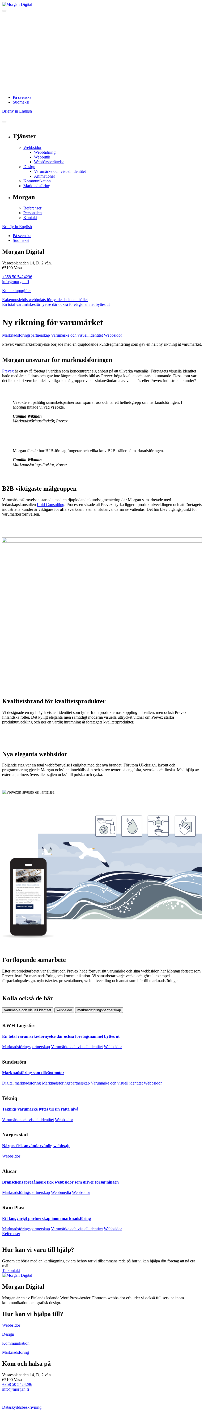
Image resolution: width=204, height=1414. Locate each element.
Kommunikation (37, 181)
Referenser (32, 208)
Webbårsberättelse (49, 162)
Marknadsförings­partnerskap (26, 335)
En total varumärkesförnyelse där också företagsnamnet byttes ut (56, 304)
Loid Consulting (50, 504)
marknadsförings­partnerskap (99, 1010)
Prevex (8, 371)
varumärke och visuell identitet (27, 1010)
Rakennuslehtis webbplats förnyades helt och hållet (45, 299)
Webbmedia (61, 1192)
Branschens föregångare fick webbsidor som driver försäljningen (60, 1182)
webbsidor (64, 1010)
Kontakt (30, 217)
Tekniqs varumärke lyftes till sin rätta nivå (40, 1109)
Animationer (44, 176)
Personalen (32, 213)
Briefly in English (17, 111)
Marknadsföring (36, 185)
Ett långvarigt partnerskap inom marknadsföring (46, 1218)
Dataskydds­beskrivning (21, 1407)
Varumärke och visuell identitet (60, 171)
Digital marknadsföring (21, 1083)
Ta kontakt (11, 1270)
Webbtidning (45, 152)
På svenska (22, 97)
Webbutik (42, 157)
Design (29, 166)
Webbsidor (32, 147)
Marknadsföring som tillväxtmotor (33, 1072)
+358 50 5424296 (17, 277)
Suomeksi (21, 102)
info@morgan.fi (15, 281)
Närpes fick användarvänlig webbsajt (36, 1145)
